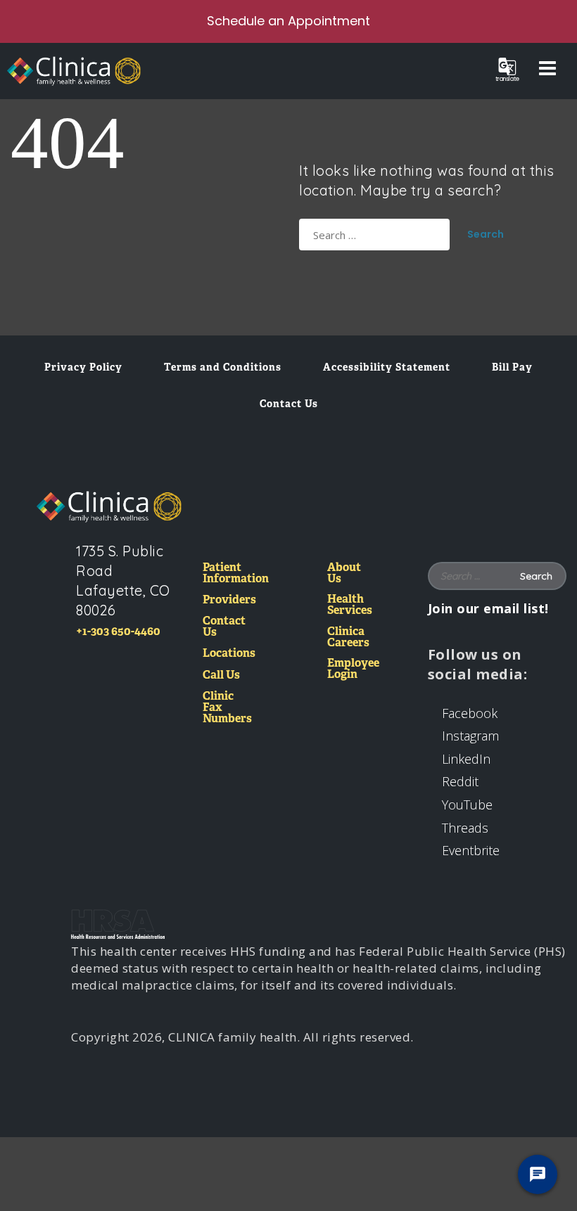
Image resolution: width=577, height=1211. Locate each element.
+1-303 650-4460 (118, 631)
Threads (465, 827)
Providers (229, 600)
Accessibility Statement (386, 367)
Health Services (349, 605)
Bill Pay (512, 367)
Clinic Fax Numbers (227, 708)
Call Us (221, 675)
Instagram (470, 735)
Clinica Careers (348, 637)
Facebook (469, 713)
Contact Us (289, 403)
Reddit (460, 781)
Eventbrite (471, 850)
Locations (229, 654)
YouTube (467, 804)
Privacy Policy (83, 367)
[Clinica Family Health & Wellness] (109, 507)
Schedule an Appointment (288, 21)
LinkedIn (466, 758)
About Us (344, 573)
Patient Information (236, 573)
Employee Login (353, 669)
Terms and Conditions (222, 367)
